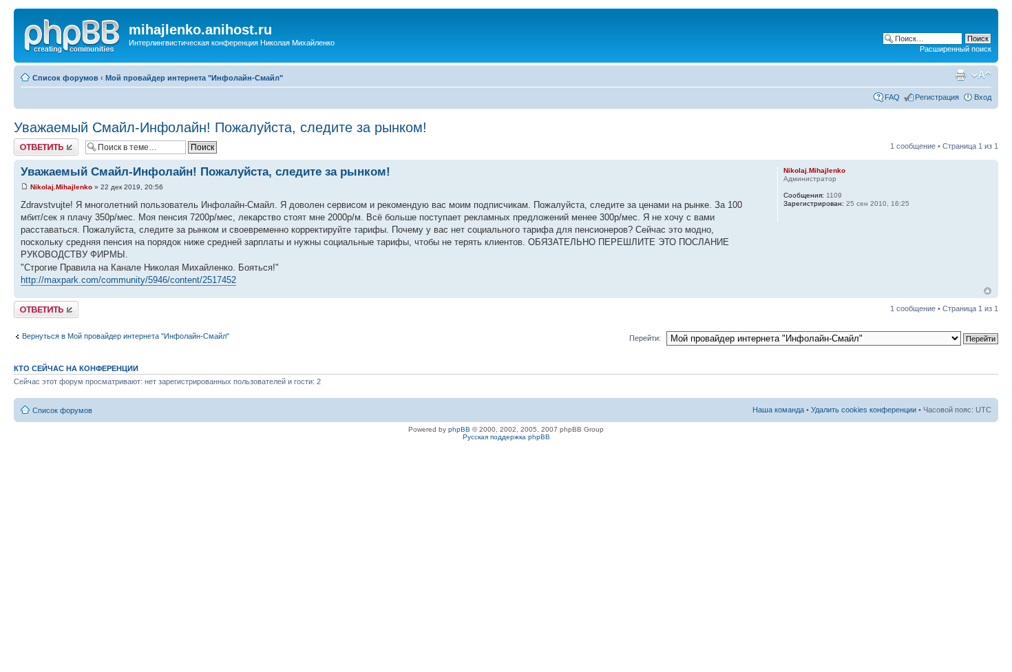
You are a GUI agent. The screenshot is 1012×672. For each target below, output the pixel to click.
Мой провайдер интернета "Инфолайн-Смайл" (194, 78)
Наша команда (778, 410)
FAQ (892, 97)
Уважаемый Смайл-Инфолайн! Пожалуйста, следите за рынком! (220, 127)
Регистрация (937, 97)
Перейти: (645, 338)
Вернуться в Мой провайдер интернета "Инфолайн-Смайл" (125, 336)
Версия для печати (960, 75)
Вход (982, 97)
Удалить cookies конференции (863, 410)
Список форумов (65, 78)
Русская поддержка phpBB (506, 437)
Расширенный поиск (955, 49)
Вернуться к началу (987, 291)
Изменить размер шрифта (981, 75)
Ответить (30, 142)
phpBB (459, 429)
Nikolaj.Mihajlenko (61, 187)
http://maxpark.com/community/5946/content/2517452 (128, 280)
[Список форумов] (73, 34)
